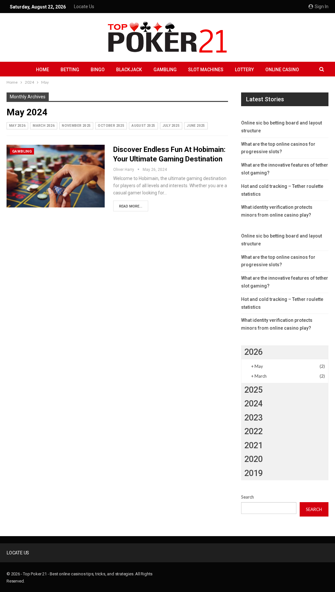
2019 (253, 473)
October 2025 (111, 125)
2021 (253, 445)
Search (247, 497)
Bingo (98, 69)
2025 (253, 390)
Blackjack (129, 69)
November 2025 (76, 125)
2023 (253, 417)
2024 (253, 403)
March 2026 (44, 125)
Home (42, 69)
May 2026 (17, 125)
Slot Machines (205, 69)
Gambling (165, 69)
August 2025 (143, 125)
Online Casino (282, 69)
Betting (70, 69)
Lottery (244, 69)
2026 (253, 352)
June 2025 (196, 125)
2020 (253, 459)
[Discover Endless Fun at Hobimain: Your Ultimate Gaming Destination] (56, 176)
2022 (253, 431)
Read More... (130, 206)
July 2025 (171, 125)
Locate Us (84, 6)
